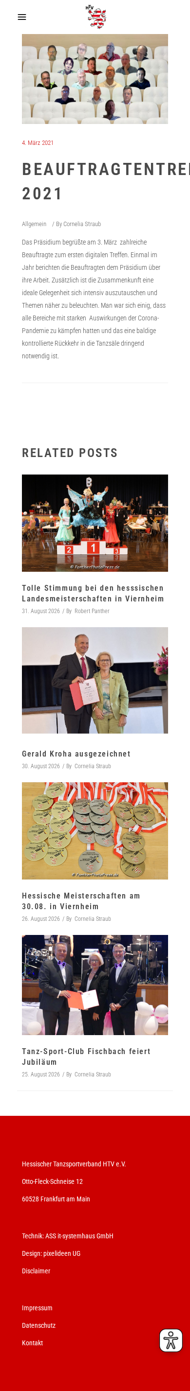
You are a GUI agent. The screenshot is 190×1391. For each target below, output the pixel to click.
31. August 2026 (41, 611)
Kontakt (32, 1343)
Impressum (37, 1308)
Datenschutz (39, 1325)
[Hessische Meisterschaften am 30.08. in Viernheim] (95, 831)
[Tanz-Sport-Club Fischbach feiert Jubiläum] (95, 985)
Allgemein (34, 224)
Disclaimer (36, 1271)
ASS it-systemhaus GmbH (79, 1236)
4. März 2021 (38, 142)
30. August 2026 (41, 766)
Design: (32, 1253)
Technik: (33, 1236)
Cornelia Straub (82, 224)
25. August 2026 (41, 1074)
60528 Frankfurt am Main (56, 1199)
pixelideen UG (61, 1253)
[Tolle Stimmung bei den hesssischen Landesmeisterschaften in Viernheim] (95, 523)
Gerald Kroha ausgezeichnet (76, 753)
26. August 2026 (41, 919)
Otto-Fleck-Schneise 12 (52, 1181)
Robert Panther (92, 611)
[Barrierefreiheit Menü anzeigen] (171, 1340)
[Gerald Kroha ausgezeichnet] (95, 682)
